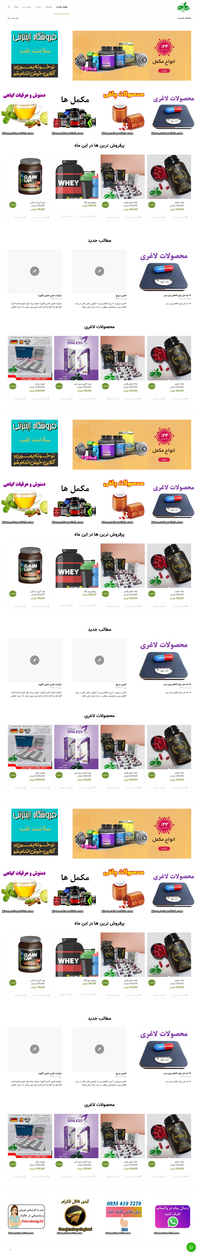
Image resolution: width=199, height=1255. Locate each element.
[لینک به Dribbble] (10, 1250)
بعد (184, 55)
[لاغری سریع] (99, 271)
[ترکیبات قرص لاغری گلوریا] (35, 271)
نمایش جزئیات (158, 217)
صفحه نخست (184, 18)
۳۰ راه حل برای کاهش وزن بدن (177, 295)
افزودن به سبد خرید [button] (179, 217)
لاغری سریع (121, 295)
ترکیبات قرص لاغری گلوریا (50, 295)
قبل (79, 55)
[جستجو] (9, 7)
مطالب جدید (99, 240)
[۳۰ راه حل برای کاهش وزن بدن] (164, 271)
